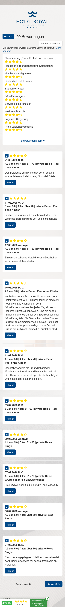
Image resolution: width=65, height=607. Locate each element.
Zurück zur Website (50, 43)
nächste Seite (53, 584)
